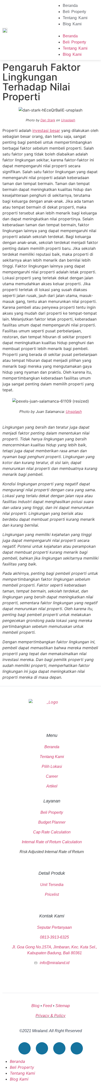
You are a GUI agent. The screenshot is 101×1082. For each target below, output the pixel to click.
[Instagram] (59, 1048)
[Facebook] (42, 1048)
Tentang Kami (75, 18)
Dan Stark (47, 120)
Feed (47, 1006)
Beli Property (74, 12)
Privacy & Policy (50, 1015)
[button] (76, 30)
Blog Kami (72, 24)
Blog (35, 1006)
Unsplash (68, 120)
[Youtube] (24, 1048)
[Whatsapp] (77, 1048)
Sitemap (62, 1006)
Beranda (70, 5)
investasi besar (46, 130)
